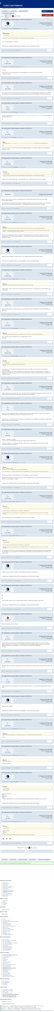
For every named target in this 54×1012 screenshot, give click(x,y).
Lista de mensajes (23, 11)
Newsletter (5, 896)
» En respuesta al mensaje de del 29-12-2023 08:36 (13, 279)
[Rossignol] (3, 1008)
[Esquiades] (27, 1008)
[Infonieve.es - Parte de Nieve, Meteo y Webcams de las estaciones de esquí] (18, 1007)
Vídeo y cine (5, 927)
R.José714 (7, 620)
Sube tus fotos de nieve (8, 929)
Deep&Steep (6, 970)
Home (4, 919)
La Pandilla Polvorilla (7, 993)
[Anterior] (9, 16)
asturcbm (7, 435)
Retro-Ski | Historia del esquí (9, 964)
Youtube (5, 904)
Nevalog (5, 932)
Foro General (5, 939)
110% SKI (5, 961)
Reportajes (5, 922)
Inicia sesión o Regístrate (8, 13)
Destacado (5, 11)
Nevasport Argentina (7, 934)
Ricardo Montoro (6, 972)
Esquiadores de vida (7, 975)
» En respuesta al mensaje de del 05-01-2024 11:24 (13, 501)
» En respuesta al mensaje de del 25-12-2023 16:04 (13, 222)
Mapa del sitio (6, 883)
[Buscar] (50, 5)
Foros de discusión (7, 925)
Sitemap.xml (5, 884)
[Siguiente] (17, 16)
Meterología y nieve (7, 946)
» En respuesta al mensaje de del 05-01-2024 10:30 (13, 462)
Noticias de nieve (7, 920)
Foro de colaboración (7, 940)
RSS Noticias (5, 981)
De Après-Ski (6, 957)
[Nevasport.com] (4, 3)
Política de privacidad (7, 886)
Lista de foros (13, 11)
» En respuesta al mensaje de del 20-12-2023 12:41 (13, 66)
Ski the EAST (5, 963)
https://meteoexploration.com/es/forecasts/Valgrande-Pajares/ (27, 115)
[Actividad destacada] (45, 5)
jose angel (7, 88)
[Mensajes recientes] (46, 5)
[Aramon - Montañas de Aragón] (10, 1008)
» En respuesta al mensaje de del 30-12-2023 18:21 (13, 328)
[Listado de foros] (47, 5)
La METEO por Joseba (8, 990)
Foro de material (6, 941)
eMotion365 (5, 992)
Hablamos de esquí (7, 969)
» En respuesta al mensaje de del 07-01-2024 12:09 (13, 728)
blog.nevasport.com (7, 894)
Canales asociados (7, 923)
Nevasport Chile (6, 933)
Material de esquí (6, 931)
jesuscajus (7, 639)
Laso (8, 409)
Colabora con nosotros (8, 890)
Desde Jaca (5, 959)
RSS (28, 851)
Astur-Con (7, 25)
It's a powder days (7, 965)
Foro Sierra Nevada (7, 948)
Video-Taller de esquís (8, 989)
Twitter (4, 902)
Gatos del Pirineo (6, 966)
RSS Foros (5, 984)
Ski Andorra (5, 945)
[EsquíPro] (5, 914)
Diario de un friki (6, 974)
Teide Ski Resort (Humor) (8, 976)
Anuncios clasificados (7, 893)
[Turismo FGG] (10, 1009)
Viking (7, 109)
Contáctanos (5, 889)
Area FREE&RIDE (7, 950)
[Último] (19, 16)
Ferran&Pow (5, 971)
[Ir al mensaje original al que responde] (51, 29)
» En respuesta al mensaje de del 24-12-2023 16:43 (12, 137)
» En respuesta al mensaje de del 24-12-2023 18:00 (13, 167)
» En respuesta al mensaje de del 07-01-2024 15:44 (13, 821)
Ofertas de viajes (6, 928)
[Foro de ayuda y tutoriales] (49, 5)
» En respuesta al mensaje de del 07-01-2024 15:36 (13, 781)
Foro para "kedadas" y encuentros (10, 943)
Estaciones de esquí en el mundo (10, 921)
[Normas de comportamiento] (48, 5)
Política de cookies (7, 887)
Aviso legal (5, 885)
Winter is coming (7, 962)
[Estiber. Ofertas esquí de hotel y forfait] (31, 1009)
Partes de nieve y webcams (9, 926)
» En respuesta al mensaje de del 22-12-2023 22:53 (13, 112)
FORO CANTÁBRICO (13, 5)
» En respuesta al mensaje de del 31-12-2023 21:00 (13, 355)
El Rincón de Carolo (7, 956)
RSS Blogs (5, 983)
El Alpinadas (8, 63)
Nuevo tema (48, 15)
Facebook (5, 900)
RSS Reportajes (6, 982)
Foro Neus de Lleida (7, 947)
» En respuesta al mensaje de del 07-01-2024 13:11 (13, 755)
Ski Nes (4, 958)
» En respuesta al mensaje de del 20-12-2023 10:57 (15, 28)
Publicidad (5, 892)
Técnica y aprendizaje (7, 944)
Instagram (5, 903)
